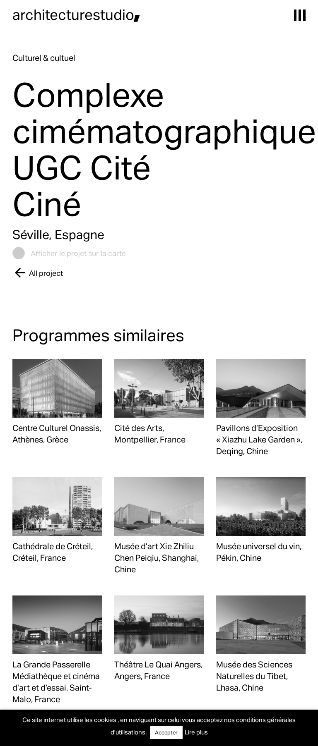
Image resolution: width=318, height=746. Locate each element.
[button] (300, 15)
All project (46, 272)
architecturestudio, (76, 14)
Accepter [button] (166, 732)
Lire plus (196, 732)
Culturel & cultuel (43, 57)
